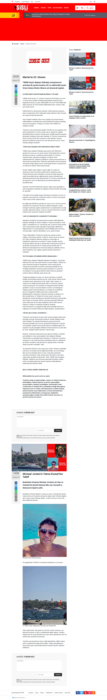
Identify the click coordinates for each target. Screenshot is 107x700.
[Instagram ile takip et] (89, 692)
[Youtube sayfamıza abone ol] (85, 692)
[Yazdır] (16, 100)
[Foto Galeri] (94, 1)
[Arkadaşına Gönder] (16, 97)
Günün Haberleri (25, 1)
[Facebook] (16, 86)
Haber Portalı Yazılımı (19, 697)
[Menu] (77, 7)
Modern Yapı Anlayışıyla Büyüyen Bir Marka (43, 15)
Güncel (36, 8)
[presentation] (17, 15)
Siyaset (43, 8)
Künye (36, 692)
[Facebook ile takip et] (78, 692)
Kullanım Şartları (59, 692)
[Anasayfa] (12, 1)
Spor (49, 8)
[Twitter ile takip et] (82, 692)
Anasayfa (30, 692)
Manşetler (17, 1)
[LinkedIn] (16, 91)
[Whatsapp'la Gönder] (16, 94)
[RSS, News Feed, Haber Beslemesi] (93, 692)
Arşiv (32, 1)
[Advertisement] (53, 30)
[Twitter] (16, 89)
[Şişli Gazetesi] (21, 7)
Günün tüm (90, 15)
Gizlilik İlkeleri (49, 692)
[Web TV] (91, 1)
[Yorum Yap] (16, 103)
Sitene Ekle (37, 1)
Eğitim (66, 8)
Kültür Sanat (57, 8)
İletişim (42, 692)
